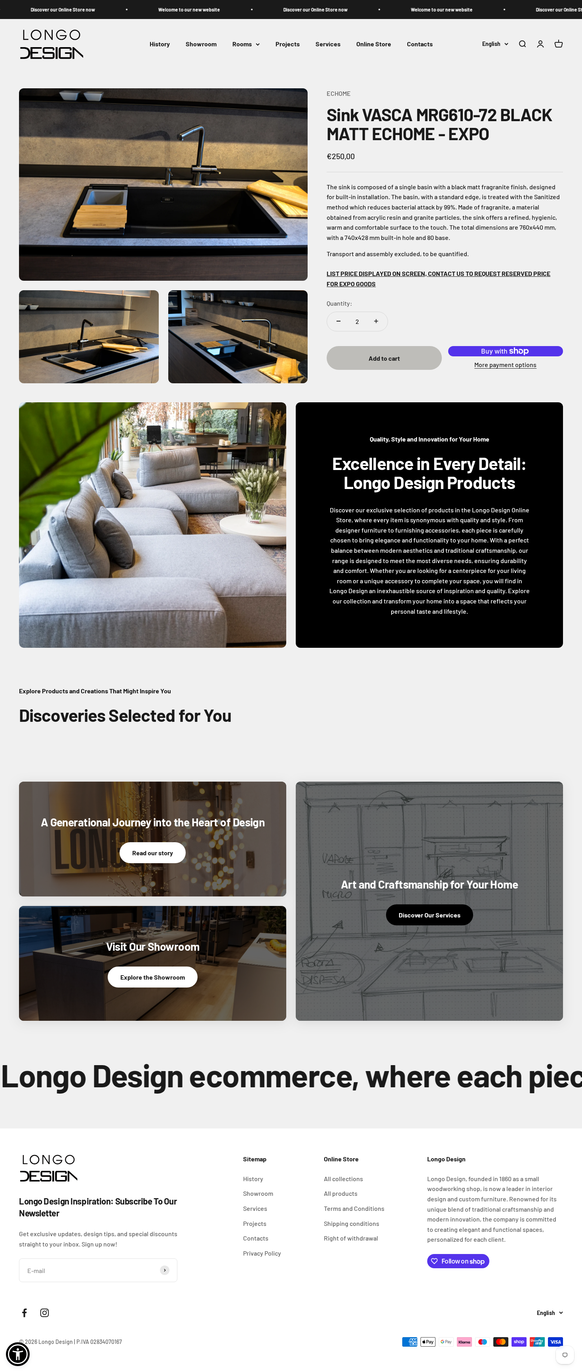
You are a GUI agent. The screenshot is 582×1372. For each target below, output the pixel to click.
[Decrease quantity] (338, 321)
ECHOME (339, 93)
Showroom (201, 44)
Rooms (242, 44)
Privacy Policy (262, 1253)
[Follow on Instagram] (44, 1312)
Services (328, 44)
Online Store (373, 44)
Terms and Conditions (354, 1208)
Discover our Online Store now (34, 9)
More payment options (505, 364)
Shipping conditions (351, 1223)
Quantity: (339, 303)
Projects (288, 44)
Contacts (420, 44)
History (160, 44)
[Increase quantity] (376, 321)
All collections (343, 1178)
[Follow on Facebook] (24, 1312)
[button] (18, 1354)
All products (341, 1193)
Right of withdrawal (351, 1238)
